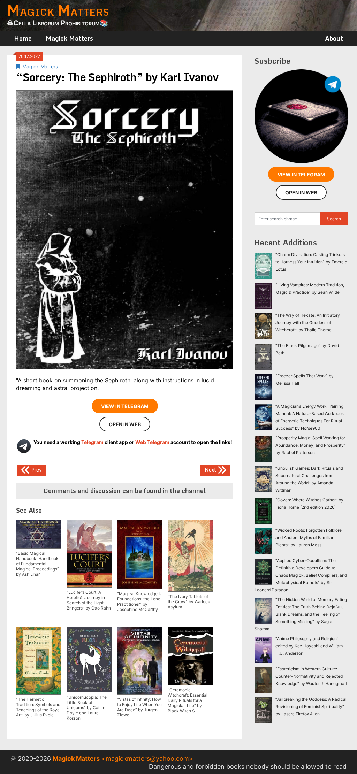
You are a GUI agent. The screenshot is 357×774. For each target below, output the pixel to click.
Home (23, 38)
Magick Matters (69, 38)
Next (211, 469)
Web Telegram (152, 442)
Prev (36, 469)
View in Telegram (125, 406)
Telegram (92, 442)
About (334, 38)
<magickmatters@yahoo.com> (147, 758)
